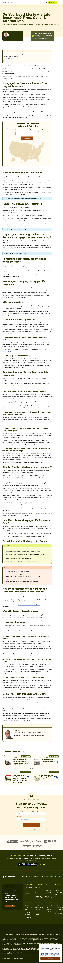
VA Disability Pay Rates (58, 895)
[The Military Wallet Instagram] (57, 876)
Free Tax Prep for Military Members (59, 906)
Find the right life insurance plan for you (16, 229)
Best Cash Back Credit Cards (48, 889)
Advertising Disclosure (6, 43)
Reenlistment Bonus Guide (58, 889)
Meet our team (36, 876)
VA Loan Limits (28, 891)
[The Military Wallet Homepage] (9, 2)
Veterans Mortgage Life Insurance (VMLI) (39, 896)
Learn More (42, 864)
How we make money (27, 876)
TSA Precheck (48, 909)
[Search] (46, 2)
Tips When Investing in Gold (29, 906)
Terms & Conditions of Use (7, 930)
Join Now (8, 906)
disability (47, 106)
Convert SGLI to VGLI (38, 891)
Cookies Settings (23, 930)
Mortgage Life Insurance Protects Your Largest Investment (17, 54)
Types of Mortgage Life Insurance (11, 58)
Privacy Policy (16, 930)
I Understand (50, 958)
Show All (6, 61)
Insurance (5, 11)
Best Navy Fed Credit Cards (48, 893)
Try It (31, 825)
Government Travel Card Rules (49, 897)
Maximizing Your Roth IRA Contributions (28, 916)
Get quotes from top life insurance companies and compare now (23, 198)
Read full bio (16, 738)
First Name (20, 811)
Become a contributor (47, 876)
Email (19, 817)
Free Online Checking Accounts (37, 915)
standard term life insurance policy (26, 401)
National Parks (48, 911)
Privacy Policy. (53, 955)
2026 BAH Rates (58, 892)
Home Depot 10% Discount (49, 906)
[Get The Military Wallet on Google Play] (33, 864)
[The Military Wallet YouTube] (60, 877)
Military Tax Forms (59, 909)
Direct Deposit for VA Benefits (39, 910)
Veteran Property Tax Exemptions (58, 912)
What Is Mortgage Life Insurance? (11, 56)
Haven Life (36, 707)
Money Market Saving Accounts (39, 906)
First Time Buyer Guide (29, 888)
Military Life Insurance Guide (38, 888)
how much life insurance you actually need (29, 605)
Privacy (44, 829)
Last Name (35, 811)
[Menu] (59, 2)
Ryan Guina (18, 36)
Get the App (52, 2)
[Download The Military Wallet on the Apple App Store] (22, 864)
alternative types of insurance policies (24, 275)
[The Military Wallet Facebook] (55, 876)
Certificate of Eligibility (28, 894)
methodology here (8, 953)
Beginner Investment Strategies (27, 911)
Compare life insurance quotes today (16, 253)
